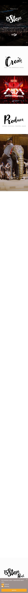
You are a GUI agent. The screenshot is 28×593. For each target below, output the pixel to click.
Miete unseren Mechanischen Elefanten (14, 346)
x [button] (26, 579)
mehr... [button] (2, 582)
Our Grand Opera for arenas (14, 86)
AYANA (14, 355)
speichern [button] (14, 590)
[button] (2, 584)
